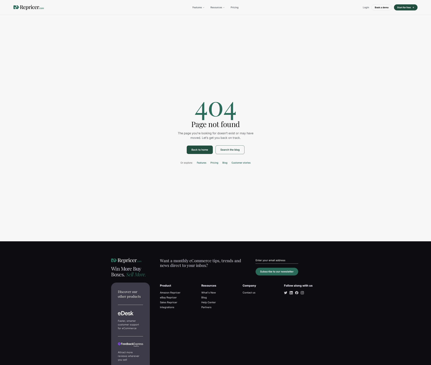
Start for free (404, 7)
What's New (208, 292)
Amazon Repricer (170, 292)
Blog (224, 162)
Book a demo (382, 7)
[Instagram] (302, 292)
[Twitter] (285, 292)
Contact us (249, 292)
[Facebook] (296, 292)
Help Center (208, 302)
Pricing (235, 7)
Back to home (199, 149)
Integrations (167, 307)
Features (197, 7)
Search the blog (230, 149)
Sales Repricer (168, 302)
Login (366, 7)
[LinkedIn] (291, 292)
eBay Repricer (168, 297)
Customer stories (241, 162)
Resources (216, 7)
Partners (206, 307)
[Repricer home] (28, 7)
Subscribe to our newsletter (277, 271)
